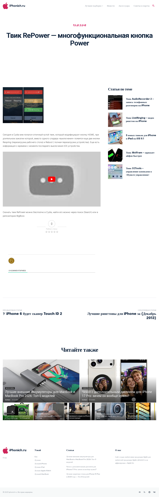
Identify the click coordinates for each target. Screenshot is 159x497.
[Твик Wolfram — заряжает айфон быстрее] (115, 154)
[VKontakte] (154, 492)
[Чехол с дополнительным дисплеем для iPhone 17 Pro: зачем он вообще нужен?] (118, 381)
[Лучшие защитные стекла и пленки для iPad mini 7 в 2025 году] (141, 411)
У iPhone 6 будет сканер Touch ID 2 (32, 314)
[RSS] (144, 492)
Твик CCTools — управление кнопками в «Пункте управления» (139, 171)
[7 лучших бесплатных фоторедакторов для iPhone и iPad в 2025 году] (49, 411)
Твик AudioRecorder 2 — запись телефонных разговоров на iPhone (140, 102)
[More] (109, 56)
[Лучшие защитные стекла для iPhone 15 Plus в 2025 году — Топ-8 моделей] (18, 411)
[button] (153, 6)
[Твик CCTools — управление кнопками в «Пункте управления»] (115, 172)
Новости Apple (87, 388)
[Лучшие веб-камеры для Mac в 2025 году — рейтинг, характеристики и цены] (110, 411)
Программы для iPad (42, 411)
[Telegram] (149, 492)
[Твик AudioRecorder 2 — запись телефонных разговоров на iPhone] (115, 102)
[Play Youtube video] (52, 179)
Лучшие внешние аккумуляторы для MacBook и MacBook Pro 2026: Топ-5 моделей (81, 459)
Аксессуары (10, 388)
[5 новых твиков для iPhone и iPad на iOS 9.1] (115, 137)
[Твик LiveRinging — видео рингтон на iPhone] (115, 120)
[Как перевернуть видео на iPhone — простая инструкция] (79, 411)
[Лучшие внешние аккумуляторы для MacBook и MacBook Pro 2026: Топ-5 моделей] (41, 381)
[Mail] (140, 492)
